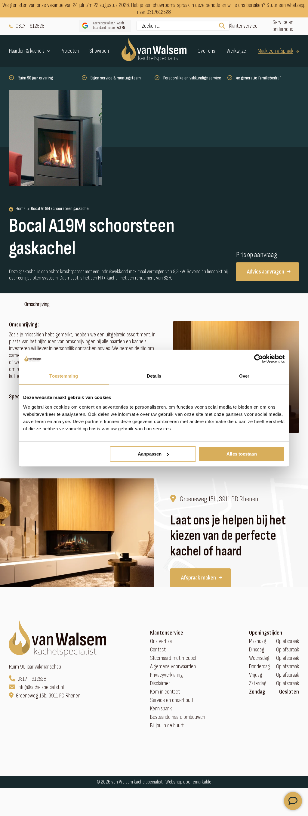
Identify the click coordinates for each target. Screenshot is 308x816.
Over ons (206, 51)
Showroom (99, 51)
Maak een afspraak (275, 51)
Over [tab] (244, 376)
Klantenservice (243, 26)
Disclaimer (160, 683)
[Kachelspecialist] (154, 51)
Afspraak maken (198, 577)
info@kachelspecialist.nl (40, 687)
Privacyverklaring (166, 675)
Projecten (69, 51)
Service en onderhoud (283, 26)
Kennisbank (161, 708)
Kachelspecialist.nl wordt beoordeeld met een (109, 25)
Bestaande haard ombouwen (177, 717)
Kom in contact (165, 691)
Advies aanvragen (265, 271)
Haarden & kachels (27, 50)
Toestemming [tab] (63, 376)
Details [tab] (154, 376)
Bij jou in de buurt (167, 725)
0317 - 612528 (30, 26)
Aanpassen (150, 453)
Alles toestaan (241, 453)
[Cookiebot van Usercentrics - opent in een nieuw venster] (258, 358)
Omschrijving (37, 304)
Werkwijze (236, 51)
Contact (158, 649)
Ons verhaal (161, 641)
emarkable (202, 782)
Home (21, 209)
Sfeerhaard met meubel (173, 658)
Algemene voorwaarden (173, 666)
